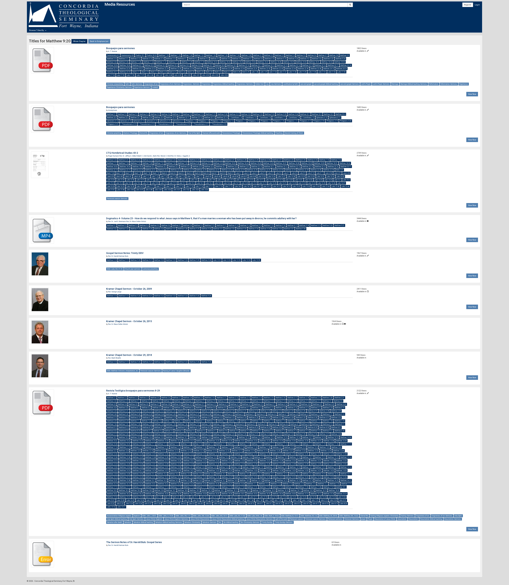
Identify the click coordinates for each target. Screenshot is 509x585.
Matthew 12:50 (176, 457)
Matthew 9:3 (203, 59)
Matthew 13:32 (328, 460)
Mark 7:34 (128, 173)
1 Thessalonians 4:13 (128, 124)
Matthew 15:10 (256, 474)
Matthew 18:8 (183, 490)
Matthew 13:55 (137, 467)
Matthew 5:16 (304, 408)
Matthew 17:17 (201, 487)
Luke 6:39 (110, 176)
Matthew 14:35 (125, 474)
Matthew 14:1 (188, 467)
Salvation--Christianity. (192, 522)
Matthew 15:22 (163, 477)
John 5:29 (166, 504)
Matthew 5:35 (289, 411)
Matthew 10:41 (125, 444)
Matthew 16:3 (174, 480)
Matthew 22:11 (256, 65)
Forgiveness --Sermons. (191, 84)
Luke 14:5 (185, 180)
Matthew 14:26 (252, 470)
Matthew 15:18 (112, 477)
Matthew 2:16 (280, 398)
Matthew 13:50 (316, 464)
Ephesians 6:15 (151, 121)
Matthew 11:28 (174, 62)
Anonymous (112, 110)
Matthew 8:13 (124, 427)
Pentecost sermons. (335, 519)
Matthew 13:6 (247, 457)
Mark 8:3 (181, 173)
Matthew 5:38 (324, 411)
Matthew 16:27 (226, 484)
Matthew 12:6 (336, 447)
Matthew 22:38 (214, 69)
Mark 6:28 (236, 72)
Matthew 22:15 (307, 65)
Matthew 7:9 (222, 421)
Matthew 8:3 (251, 424)
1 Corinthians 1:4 (236, 117)
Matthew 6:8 (293, 414)
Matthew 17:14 (163, 487)
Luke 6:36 (328, 173)
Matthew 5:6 (189, 408)
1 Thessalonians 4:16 (182, 124)
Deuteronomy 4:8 (127, 55)
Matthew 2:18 (304, 398)
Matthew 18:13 (245, 490)
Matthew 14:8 (271, 467)
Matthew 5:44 (159, 414)
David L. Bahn (152, 156)
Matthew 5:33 (265, 411)
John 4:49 (177, 75)
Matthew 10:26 (176, 441)
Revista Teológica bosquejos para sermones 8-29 (133, 390)
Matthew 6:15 (135, 417)
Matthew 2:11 (221, 398)
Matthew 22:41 (252, 69)
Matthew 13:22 (201, 460)
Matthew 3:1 (257, 55)
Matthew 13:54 (125, 467)
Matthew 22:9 (232, 65)
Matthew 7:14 (280, 421)
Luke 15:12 (205, 497)
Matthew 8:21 (218, 427)
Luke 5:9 (302, 173)
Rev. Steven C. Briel (164, 156)
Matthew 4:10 (188, 404)
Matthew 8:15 (147, 427)
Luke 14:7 (202, 180)
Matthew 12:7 (112, 451)
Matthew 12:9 (135, 451)
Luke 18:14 (286, 186)
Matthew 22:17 (333, 65)
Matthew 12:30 (163, 454)
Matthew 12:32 (188, 454)
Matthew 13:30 (303, 460)
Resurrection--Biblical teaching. (431, 519)
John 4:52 (205, 75)
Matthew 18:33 (339, 62)
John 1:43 (240, 500)
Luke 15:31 (150, 500)
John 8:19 (334, 504)
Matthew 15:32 (290, 477)
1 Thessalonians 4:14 (146, 124)
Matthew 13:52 (341, 464)
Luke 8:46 (234, 176)
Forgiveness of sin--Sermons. (170, 84)
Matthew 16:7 (221, 480)
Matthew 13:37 (150, 464)
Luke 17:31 (322, 72)
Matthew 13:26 (252, 460)
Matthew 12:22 (300, 451)
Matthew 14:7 (259, 467)
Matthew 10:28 (201, 441)
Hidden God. (259, 84)
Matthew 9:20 (293, 59)
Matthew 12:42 (316, 454)
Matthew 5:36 (301, 411)
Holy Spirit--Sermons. (136, 519)
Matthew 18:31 (314, 62)
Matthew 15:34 (316, 477)
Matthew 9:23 (329, 59)
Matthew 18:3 (124, 490)
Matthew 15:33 (303, 477)
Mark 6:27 (227, 72)
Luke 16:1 (182, 183)
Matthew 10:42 (137, 444)
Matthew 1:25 (246, 55)
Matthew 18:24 (225, 62)
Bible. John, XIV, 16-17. (219, 516)
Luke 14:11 (240, 180)
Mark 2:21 (176, 497)
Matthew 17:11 (125, 487)
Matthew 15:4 (185, 474)
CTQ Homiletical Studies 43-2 (122, 152)
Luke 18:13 (277, 186)
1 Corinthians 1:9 (308, 117)
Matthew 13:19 (163, 460)
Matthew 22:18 (345, 65)
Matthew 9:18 (270, 59)
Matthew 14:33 (341, 470)
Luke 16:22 (292, 183)
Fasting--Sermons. (407, 516)
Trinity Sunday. (267, 522)
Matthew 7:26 (183, 424)
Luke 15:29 (130, 500)
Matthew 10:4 (147, 437)
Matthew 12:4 (313, 447)
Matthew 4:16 (259, 404)
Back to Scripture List (99, 41)
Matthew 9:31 (218, 229)
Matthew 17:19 (226, 487)
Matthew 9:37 (289, 229)
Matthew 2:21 (339, 398)
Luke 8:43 (208, 176)
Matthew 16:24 (188, 484)
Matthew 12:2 (289, 447)
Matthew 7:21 (159, 163)
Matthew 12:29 (150, 454)
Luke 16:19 (263, 183)
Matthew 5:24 (159, 160)
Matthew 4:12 (211, 404)
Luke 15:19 (273, 497)
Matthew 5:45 (171, 414)
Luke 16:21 (282, 183)
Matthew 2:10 (210, 398)
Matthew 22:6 (196, 65)
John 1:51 (314, 500)
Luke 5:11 (319, 173)
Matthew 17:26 (316, 487)
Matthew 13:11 (307, 457)
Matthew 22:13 (282, 65)
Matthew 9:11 (221, 225)
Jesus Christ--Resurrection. (200, 519)
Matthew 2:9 (198, 398)
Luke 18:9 (237, 186)
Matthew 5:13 (269, 408)
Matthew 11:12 (282, 444)
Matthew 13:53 (112, 467)
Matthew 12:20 (275, 451)
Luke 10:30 (311, 176)
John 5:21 (342, 500)
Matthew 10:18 (320, 437)
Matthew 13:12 (320, 457)
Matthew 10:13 (256, 437)
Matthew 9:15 (269, 225)
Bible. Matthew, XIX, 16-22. (348, 516)
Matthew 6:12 (339, 414)
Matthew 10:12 (244, 437)
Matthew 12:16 (224, 451)
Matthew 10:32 (252, 441)
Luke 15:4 (119, 183)
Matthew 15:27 (226, 477)
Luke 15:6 (137, 183)
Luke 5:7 (286, 173)
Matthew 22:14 (294, 65)
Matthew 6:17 (159, 417)
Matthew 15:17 (345, 474)
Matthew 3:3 (279, 55)
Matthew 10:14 (269, 437)
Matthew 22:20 (125, 69)
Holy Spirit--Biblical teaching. (117, 519)
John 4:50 (187, 75)
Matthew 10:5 (159, 437)
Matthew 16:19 (125, 484)
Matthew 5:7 (200, 408)
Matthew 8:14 (135, 427)
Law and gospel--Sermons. (349, 84)
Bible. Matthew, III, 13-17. (290, 516)
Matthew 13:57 (163, 467)
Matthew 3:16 (304, 401)
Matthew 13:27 (265, 460)
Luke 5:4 (263, 173)
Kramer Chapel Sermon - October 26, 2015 (129, 321)
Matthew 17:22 (265, 487)
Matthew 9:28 (183, 229)
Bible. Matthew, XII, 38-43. (328, 516)
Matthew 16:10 (256, 480)
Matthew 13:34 (112, 464)
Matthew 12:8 (124, 451)
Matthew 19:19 (341, 494)
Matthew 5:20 (112, 160)
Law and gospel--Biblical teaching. (326, 84)
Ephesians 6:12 (112, 121)
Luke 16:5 (217, 183)
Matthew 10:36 (303, 441)
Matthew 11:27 (161, 62)
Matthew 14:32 (328, 470)
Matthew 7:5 (178, 421)
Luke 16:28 (111, 186)
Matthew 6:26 (218, 160)
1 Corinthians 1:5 (250, 117)
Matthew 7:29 (218, 424)
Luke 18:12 (267, 186)
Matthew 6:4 (250, 414)
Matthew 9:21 (305, 59)
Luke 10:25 (262, 176)
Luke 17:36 (130, 75)
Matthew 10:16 (294, 437)
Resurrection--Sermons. (452, 519)
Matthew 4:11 (200, 404)
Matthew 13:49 (303, 464)
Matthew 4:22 (329, 404)
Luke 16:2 (191, 183)
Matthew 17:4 (287, 484)
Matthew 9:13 (245, 225)
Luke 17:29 (302, 72)
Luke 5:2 (247, 173)
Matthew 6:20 (194, 417)
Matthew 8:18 (183, 427)
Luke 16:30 (130, 186)
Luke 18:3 (187, 500)
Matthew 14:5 (235, 467)
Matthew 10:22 (125, 441)
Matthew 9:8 (258, 59)
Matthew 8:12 (112, 427)
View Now (472, 94)
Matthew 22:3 (161, 65)
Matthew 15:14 (307, 474)
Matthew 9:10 (210, 225)
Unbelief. (155, 87)
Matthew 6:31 (277, 160)
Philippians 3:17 (305, 121)
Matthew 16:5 (197, 480)
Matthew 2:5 (154, 398)
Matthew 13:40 (188, 464)
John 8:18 (325, 504)
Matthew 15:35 (328, 477)
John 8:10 (250, 504)
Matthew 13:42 (214, 464)
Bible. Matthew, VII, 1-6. (309, 516)
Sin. (220, 522)
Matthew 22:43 (277, 69)
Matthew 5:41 (124, 414)
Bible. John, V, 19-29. (166, 516)
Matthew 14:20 (176, 470)
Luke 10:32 (330, 176)
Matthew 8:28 (301, 427)
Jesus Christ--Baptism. (154, 519)
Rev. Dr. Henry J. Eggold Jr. (180, 156)
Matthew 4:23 (341, 404)
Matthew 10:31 (239, 441)
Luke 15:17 (254, 497)
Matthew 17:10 (112, 487)
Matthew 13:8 (271, 457)
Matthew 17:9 (346, 484)
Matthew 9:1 (182, 59)
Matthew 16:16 (333, 480)
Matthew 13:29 (290, 460)
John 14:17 (121, 507)
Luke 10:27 (281, 176)
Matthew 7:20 (147, 163)
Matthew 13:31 (316, 460)
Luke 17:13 (170, 186)
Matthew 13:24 (226, 460)
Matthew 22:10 (244, 65)
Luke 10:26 (272, 176)
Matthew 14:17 (137, 470)
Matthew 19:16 (303, 494)
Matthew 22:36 (188, 69)
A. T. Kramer (112, 51)
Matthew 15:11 (269, 474)
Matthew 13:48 (290, 464)
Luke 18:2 (178, 500)
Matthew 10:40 (112, 444)
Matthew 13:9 (283, 457)
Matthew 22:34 (163, 69)
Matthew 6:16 (147, 417)
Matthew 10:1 (112, 437)
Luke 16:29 (121, 186)
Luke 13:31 (217, 260)
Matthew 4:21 (318, 404)
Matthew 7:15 (324, 160)
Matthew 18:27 (263, 62)
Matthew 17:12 (137, 487)
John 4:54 (224, 75)
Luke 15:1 (337, 180)
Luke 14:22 (308, 180)
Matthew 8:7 (294, 424)
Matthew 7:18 (124, 163)
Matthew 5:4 (167, 408)
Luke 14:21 (299, 180)
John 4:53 (214, 75)
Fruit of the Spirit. (194, 133)
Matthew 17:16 (188, 487)
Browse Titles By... (37, 30)
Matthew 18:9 (194, 490)
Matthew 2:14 (257, 398)
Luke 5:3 (255, 173)
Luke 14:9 (220, 180)
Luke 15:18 (263, 497)
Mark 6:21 (172, 72)
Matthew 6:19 (183, 417)
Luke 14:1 (149, 180)
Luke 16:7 (235, 183)
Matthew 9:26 (124, 62)
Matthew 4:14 (235, 404)
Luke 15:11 (195, 497)
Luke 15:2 (346, 180)
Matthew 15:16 (333, 474)
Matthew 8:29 (312, 427)
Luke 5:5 (271, 173)
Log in (477, 5)
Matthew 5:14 (280, 408)
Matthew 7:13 (269, 421)
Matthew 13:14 (345, 457)
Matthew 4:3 (111, 404)
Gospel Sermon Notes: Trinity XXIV (125, 253)
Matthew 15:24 (188, 477)
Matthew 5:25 (171, 160)
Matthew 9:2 (193, 59)
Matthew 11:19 (125, 447)
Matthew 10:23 (137, 441)
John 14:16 (111, 507)
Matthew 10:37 (316, 441)
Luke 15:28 (121, 500)
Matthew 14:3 (212, 467)
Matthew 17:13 (150, 487)
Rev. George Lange (114, 292)
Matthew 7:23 (183, 163)
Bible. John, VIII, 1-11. (183, 516)
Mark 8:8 (222, 173)
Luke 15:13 (214, 497)
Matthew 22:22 (150, 69)
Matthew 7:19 (135, 163)
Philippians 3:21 (112, 124)
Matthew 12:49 (163, 457)
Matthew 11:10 (256, 444)
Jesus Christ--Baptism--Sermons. (176, 519)
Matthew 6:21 (206, 417)
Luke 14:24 (328, 180)
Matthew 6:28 (242, 160)
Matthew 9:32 (230, 229)
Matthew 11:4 (185, 444)
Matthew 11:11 (269, 444)
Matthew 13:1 (188, 457)
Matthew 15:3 (174, 474)
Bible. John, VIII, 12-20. (201, 516)
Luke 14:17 (259, 180)
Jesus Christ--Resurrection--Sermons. (259, 519)
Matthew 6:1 (217, 414)
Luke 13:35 (256, 260)
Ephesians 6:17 (178, 121)
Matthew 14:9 (283, 467)
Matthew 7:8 (211, 421)
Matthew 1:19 (175, 55)
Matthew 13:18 (150, 460)
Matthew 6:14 (124, 417)
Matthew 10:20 (345, 437)
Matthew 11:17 (345, 444)
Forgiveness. (206, 84)
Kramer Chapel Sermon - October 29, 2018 (129, 355)
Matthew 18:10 (206, 490)
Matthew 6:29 (253, 160)
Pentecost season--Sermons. (117, 199)
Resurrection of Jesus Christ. (385, 519)
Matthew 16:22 (163, 484)
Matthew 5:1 (135, 408)
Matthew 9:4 (214, 59)
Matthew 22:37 (201, 69)
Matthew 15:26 (214, 477)
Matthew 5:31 (242, 411)
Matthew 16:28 (239, 484)
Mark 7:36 (147, 173)
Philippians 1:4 (203, 121)
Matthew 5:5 (178, 408)
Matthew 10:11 (231, 437)
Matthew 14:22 (201, 470)
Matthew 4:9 (176, 404)
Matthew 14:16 (125, 470)
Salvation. (127, 522)
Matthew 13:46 (265, 464)
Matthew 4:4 (122, 404)
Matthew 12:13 (186, 451)
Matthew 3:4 (290, 55)
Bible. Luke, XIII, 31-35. (115, 269)
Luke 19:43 (316, 186)
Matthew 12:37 (252, 454)
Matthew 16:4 (185, 480)
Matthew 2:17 (292, 398)
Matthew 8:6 (283, 424)
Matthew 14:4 (224, 467)
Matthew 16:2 (162, 480)
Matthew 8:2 (240, 424)
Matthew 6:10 (316, 414)
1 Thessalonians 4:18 (218, 124)
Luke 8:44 (217, 176)
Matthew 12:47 (137, 457)
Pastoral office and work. (211, 133)
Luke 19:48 (121, 190)
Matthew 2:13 (245, 398)
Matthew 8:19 (194, 427)
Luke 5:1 (239, 173)
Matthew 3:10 (112, 59)
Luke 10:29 (301, 176)
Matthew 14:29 (290, 470)
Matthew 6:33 (301, 160)
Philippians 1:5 (216, 121)
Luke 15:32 (160, 500)
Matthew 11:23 (176, 447)
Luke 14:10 (230, 180)
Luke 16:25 (322, 183)
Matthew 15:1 (150, 474)
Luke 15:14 (224, 497)
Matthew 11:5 (197, 444)
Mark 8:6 (206, 173)
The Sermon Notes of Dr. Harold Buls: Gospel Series (134, 542)
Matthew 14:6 (247, 467)
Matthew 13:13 (333, 457)
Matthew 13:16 (125, 460)
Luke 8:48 (252, 176)
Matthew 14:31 (316, 470)
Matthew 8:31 (336, 427)
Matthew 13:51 (328, 464)
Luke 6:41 (128, 176)
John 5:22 (110, 504)
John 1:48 (287, 500)
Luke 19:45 (335, 186)
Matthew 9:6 (236, 59)
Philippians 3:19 (332, 121)
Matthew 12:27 (125, 454)
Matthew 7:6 (189, 421)
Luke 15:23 (312, 497)
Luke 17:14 (179, 186)
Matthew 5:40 (112, 414)
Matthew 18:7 (171, 490)
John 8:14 (287, 504)
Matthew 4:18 (282, 404)
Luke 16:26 (331, 183)
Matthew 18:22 (125, 494)
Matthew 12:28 (137, 454)
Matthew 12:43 (328, 454)
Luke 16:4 (209, 183)
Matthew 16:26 (214, 484)
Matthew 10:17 (307, 437)
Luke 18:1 (169, 500)
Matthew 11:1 (150, 444)
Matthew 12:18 (249, 451)
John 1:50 (305, 500)
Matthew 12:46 (125, 457)
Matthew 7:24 (159, 424)
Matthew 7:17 (112, 163)
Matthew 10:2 (124, 437)
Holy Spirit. (458, 516)
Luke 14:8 (211, 180)
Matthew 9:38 (301, 229)
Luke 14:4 (176, 180)
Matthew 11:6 (209, 444)
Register (467, 5)
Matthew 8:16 (159, 427)
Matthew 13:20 (176, 460)
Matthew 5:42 (135, 414)
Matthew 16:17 (345, 480)
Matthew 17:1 (252, 484)
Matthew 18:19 (321, 490)
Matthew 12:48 (150, 457)
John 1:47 (277, 500)
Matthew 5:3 (156, 408)
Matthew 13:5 (235, 457)
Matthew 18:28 (276, 62)
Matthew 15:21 (150, 477)
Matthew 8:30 (324, 427)
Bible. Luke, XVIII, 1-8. (254, 516)
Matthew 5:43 (147, 414)
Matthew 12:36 (239, 454)
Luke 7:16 (190, 176)
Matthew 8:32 (112, 431)
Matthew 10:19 (333, 437)
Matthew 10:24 (150, 441)
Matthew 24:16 (341, 69)
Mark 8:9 (231, 173)
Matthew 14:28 (277, 470)
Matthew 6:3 (239, 414)
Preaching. (279, 133)
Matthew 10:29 (214, 441)
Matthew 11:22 (163, 447)
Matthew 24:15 (328, 69)
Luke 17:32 (332, 72)
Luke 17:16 (199, 186)
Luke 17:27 (283, 72)
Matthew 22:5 (184, 65)
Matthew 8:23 (242, 427)
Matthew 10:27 (188, 441)
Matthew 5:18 (328, 408)
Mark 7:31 (339, 170)
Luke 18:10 (247, 186)
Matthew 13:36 (137, 464)
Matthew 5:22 (135, 160)
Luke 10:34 (111, 180)
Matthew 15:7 (221, 474)
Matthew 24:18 (125, 72)
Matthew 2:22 (112, 401)
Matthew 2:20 (328, 398)
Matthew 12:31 (176, 454)
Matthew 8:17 (171, 427)
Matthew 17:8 (334, 484)
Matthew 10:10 (218, 437)
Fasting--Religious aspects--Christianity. (384, 516)
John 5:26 (138, 504)
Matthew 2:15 (269, 398)
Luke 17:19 (228, 186)
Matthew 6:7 (282, 414)
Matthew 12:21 (287, 451)
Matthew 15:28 (239, 477)
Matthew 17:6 (311, 484)
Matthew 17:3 (275, 484)
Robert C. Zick (142, 156)
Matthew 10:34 (277, 441)
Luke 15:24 (322, 497)
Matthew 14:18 (150, 470)
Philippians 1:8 (253, 121)
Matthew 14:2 (200, 467)
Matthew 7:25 (171, 424)
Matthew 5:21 (124, 160)
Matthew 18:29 (288, 62)
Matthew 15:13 (294, 474)
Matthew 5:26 (183, 160)
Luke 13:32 (227, 260)
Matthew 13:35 (125, 464)
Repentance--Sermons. (142, 87)
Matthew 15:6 (209, 474)
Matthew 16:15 (320, 480)
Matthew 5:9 (222, 408)
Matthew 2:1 (111, 398)
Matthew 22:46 (316, 69)
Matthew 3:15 (171, 59)
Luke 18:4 (195, 500)
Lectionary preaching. (150, 269)
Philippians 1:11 (292, 121)
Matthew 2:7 (176, 398)
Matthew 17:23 (277, 487)
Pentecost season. (296, 519)
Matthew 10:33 (265, 441)
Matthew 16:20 (137, 484)
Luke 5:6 (279, 173)
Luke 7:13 (163, 176)
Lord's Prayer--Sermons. (381, 84)
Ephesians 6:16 (165, 121)
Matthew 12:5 (324, 447)
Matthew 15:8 (233, 474)
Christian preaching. (114, 133)
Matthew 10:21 (112, 441)
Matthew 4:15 (247, 404)
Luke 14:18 (269, 180)
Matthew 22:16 (320, 65)
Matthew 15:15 (320, 474)
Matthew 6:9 (304, 414)
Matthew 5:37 (312, 411)
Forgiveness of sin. (151, 84)
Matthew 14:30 (303, 470)
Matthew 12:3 (301, 447)
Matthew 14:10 (294, 467)
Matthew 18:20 (334, 490)
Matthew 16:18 (112, 484)
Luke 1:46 (254, 72)
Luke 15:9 (163, 183)
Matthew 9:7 (247, 59)
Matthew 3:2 (268, 55)
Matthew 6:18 (171, 417)
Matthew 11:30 (199, 62)
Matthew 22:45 (303, 69)
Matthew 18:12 (232, 490)
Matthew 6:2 (228, 414)
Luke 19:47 (111, 190)
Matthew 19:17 (316, 494)
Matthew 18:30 (301, 62)
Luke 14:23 (318, 180)
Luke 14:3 (167, 180)
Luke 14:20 (289, 180)
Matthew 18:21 (112, 494)
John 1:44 (249, 500)
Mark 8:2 (173, 173)
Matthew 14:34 (112, 474)
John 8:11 (260, 504)
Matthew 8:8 (305, 424)
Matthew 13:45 (252, 464)
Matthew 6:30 (265, 160)
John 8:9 (242, 504)
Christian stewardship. (115, 84)
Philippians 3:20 (345, 121)
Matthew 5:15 (292, 408)
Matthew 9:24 (340, 59)
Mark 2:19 (157, 497)
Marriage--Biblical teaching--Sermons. (414, 84)
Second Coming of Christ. (294, 133)
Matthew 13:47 (277, 464)
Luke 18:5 (204, 500)
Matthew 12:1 (277, 447)
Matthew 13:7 (259, 457)
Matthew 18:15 (270, 490)
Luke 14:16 (250, 180)
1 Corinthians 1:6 (264, 117)
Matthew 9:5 (225, 59)
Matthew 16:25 (201, 484)
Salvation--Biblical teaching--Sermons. (168, 522)
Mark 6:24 (200, 72)
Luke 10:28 (291, 176)
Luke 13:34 (246, 260)
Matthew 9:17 (292, 225)
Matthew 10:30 (226, 441)
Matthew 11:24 (188, 447)
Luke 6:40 (119, 176)
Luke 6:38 (346, 173)
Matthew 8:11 (339, 424)
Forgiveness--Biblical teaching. (224, 84)
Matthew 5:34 (277, 411)
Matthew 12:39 (277, 454)
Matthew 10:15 (282, 437)
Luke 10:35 (121, 180)
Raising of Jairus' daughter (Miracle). (176, 371)
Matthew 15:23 (176, 477)
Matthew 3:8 (333, 55)
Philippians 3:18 (318, 121)
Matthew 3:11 (124, 59)
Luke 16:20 (273, 183)
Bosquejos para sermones (120, 48)
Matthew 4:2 (338, 401)
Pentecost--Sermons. (351, 519)
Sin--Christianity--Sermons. (250, 522)
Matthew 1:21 (199, 55)
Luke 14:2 (158, 180)
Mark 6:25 (209, 72)
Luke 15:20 (283, 497)
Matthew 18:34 (112, 65)
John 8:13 (278, 504)
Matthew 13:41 (201, 464)
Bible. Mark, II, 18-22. (271, 516)
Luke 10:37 (140, 180)
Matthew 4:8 (165, 404)
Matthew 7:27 (194, 424)
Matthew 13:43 (226, 464)
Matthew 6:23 (230, 417)
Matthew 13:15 (112, 460)
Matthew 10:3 (135, 437)
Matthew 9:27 (171, 229)
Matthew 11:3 (174, 444)
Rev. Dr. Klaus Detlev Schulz (136, 221)
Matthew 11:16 (333, 444)
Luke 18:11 (257, 186)
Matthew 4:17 (270, 404)
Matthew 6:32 (289, 160)
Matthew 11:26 (148, 62)
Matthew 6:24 (194, 160)
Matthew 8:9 (316, 424)
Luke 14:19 (279, 180)
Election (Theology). (130, 133)
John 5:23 (120, 504)
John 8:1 (175, 504)
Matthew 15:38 (125, 480)
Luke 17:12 (160, 186)
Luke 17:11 (150, 186)
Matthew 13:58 (176, 467)
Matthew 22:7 (208, 65)
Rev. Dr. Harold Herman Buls (118, 256)
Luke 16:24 (312, 183)
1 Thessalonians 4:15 (164, 124)
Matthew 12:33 (201, 454)
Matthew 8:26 (277, 427)
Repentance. (463, 84)
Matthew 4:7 (154, 404)
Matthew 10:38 (328, 441)
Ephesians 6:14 (138, 121)
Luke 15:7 (145, 183)
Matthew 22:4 (173, 65)
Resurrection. (413, 519)
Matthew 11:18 (112, 447)
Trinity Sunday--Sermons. (284, 522)
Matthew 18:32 (326, 62)
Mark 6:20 (163, 72)
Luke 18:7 (222, 500)
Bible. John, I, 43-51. (149, 516)
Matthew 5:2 (145, 408)
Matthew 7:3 (156, 421)
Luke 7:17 (199, 176)
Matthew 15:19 (125, 477)
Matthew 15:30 (265, 477)
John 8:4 (200, 504)
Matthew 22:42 (265, 69)
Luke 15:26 (342, 497)
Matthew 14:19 (163, 470)
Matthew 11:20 (137, 447)
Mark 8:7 (214, 173)
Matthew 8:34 (135, 431)
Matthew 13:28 (277, 460)
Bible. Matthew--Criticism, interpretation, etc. (122, 371)
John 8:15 (297, 504)
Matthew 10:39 (341, 441)
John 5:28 (157, 504)
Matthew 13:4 (224, 457)
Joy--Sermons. (276, 84)
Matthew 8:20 (206, 427)
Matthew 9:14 (257, 225)
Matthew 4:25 (124, 408)
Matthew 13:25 (239, 460)
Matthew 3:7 (322, 55)
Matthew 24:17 (112, 72)
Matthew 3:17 (316, 401)
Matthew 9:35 (265, 229)
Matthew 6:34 (312, 160)
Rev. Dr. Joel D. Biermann (117, 221)
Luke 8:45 (225, 176)
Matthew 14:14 (345, 467)
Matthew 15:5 (197, 474)
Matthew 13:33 (341, 460)
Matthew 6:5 (261, 414)
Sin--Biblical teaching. (231, 522)
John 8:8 (233, 504)
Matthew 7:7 (200, 421)
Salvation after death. (114, 522)
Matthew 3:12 (135, 59)
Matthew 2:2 (122, 398)
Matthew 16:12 (282, 480)
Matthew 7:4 (167, 421)
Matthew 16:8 (233, 480)
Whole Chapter (79, 41)
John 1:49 (296, 500)
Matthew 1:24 (234, 55)
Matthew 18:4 (135, 490)
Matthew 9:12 (233, 225)
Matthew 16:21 (150, 484)
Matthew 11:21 (150, 447)
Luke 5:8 (294, 173)
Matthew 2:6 (165, 398)
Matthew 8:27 (289, 427)
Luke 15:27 (111, 500)
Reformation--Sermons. (449, 84)
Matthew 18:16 (283, 490)
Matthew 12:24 (326, 451)
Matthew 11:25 (136, 62)
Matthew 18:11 (219, 490)
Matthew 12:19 (262, 451)
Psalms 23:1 (140, 55)
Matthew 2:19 (316, 398)
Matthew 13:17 (137, 460)
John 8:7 (225, 504)
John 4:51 (196, 75)
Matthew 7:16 (336, 160)
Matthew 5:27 (194, 411)
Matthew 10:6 (171, 437)
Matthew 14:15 (112, 470)
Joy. (267, 84)
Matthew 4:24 (112, 408)
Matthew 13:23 (214, 460)
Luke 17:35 (121, 75)
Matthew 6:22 (218, 417)
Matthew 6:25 (206, 160)
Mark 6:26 (218, 72)
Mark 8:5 (198, 173)
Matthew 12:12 (173, 451)
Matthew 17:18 (214, 487)
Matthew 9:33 (242, 229)
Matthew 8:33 (124, 431)
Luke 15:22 (303, 497)
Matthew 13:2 (200, 457)
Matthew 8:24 (253, 427)
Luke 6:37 (337, 173)
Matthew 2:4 (144, 398)
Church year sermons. (133, 269)
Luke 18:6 (213, 500)
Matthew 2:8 (187, 398)
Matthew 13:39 (176, 464)
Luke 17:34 (111, 75)
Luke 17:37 (140, 75)
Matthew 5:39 (336, 411)
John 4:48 (168, 75)
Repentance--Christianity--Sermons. (119, 87)
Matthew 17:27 (328, 487)
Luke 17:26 (273, 72)
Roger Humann (113, 156)
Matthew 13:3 (212, 457)
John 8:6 (217, 504)
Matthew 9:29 (194, 229)
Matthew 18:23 (212, 62)
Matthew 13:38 (163, 464)
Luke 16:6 (226, 183)
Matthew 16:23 (176, 484)
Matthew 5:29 (218, 411)
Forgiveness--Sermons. (245, 84)
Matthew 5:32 (253, 411)
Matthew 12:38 (265, 454)
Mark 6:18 (145, 72)
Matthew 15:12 (282, 474)
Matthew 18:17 (295, 490)
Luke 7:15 (181, 176)
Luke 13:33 (237, 260)
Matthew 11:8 (233, 444)
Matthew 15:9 (244, 474)
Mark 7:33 (119, 173)
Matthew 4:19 (294, 404)
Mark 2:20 (167, 497)
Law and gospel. (306, 84)
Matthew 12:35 (226, 454)
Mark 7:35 (138, 173)
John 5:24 (129, 504)
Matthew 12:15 (211, 451)
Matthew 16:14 (307, 480)
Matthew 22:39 (226, 69)
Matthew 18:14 (257, 490)
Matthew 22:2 (149, 65)
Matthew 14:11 (307, 467)
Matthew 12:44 (341, 454)
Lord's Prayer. (366, 84)
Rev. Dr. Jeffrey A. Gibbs (128, 156)
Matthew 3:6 (312, 55)
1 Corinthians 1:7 (279, 117)
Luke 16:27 (341, 183)
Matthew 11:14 (307, 444)
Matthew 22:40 (239, 69)
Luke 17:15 (189, 186)
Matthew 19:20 (112, 497)
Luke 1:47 (263, 72)
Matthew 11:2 (162, 444)
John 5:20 (333, 500)
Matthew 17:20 (239, 487)
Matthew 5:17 (316, 408)
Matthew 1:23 (223, 55)
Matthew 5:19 (339, 408)
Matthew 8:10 (328, 424)
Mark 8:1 (165, 173)
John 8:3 (192, 504)
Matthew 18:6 (159, 490)
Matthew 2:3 (133, 398)
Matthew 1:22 (211, 55)
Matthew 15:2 (162, 474)
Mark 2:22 (185, 497)
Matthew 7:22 (171, 163)
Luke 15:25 (332, 497)
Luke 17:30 (312, 72)
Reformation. (434, 84)
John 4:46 (149, 75)
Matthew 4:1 (327, 401)
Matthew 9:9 (198, 225)
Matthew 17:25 (303, 487)
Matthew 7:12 (257, 421)
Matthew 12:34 (214, 454)
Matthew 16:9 (244, 480)
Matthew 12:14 (198, 451)
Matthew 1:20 (187, 55)
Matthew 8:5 (272, 424)
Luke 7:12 (154, 176)
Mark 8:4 (190, 173)
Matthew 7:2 (145, 421)
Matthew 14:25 (239, 470)
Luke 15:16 (244, 497)
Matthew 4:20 (306, 404)
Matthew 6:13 (112, 417)
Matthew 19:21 (125, 497)
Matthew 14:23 (214, 470)
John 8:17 (315, 504)
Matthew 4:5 (133, 404)
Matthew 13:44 (239, 464)
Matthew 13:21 (188, 460)
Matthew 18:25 (237, 62)
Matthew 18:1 (341, 487)
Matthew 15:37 (112, 480)
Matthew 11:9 (244, 444)
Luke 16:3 (200, 183)
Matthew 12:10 (147, 451)
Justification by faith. (290, 84)
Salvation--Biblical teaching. (143, 522)
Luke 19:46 (345, 186)
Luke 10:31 (321, 176)
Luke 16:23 (302, 183)
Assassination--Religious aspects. (119, 516)
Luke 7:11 (145, 176)
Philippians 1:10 (278, 121)
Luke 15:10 (173, 183)
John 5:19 (324, 500)
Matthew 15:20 (137, 477)
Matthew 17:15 (176, 487)
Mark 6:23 (190, 72)
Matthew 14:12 (320, 467)
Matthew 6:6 (271, 414)
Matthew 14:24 (226, 470)
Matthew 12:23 (313, 451)
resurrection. (402, 519)
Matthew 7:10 (233, 421)
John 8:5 (208, 504)
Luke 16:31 (140, 186)
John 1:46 (268, 500)
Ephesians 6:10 (321, 117)
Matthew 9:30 (206, 229)
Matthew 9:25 (112, 62)
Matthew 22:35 (176, 69)
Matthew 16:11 (269, 480)
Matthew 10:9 (206, 437)
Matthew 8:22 (230, 427)
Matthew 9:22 (317, 59)
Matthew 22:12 (269, 65)
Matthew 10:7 (183, 437)
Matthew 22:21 (137, 69)
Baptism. (137, 516)
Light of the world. (281, 519)
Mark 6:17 (136, 72)
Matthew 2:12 (233, 398)
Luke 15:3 (110, 183)
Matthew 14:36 (137, 474)
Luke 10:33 (340, 176)
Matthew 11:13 (294, 444)
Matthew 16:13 (294, 480)
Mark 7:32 (110, 173)
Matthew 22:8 (220, 65)
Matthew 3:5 (301, 55)
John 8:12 (269, 504)
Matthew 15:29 (252, 477)
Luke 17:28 (293, 72)
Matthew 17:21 (252, 487)
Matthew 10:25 (163, 441)
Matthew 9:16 (280, 225)
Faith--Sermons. (136, 84)
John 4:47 (159, 75)
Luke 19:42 (306, 186)
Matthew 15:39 (137, 480)
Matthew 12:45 (112, 457)
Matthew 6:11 (328, 414)
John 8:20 (343, 504)
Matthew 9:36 (277, 229)
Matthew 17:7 (323, 484)
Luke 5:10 (310, 173)
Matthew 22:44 (290, 69)
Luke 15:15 (234, 497)
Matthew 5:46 (183, 414)
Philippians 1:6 (228, 121)
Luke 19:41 (296, 186)
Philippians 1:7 (241, 121)
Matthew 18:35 (125, 65)
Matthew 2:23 (124, 401)
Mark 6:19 (154, 72)
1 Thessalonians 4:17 (200, 124)
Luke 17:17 (209, 186)
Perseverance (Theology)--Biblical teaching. (257, 133)
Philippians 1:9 (265, 121)
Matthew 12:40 (290, 454)
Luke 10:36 (130, 180)
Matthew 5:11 (245, 408)
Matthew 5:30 (230, 411)
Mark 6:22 (181, 72)
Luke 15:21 (293, 497)
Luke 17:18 (219, 186)
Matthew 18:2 (112, 490)
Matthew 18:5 (147, 490)
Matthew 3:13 (147, 59)
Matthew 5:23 (147, 160)
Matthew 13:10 (294, 457)
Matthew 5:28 (206, 411)
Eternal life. (144, 133)
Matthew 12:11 (160, 451)
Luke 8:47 (243, 176)
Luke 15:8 (154, 183)
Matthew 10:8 (194, 437)
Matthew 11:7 (221, 444)
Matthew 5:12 (257, 408)
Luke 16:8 (244, 183)
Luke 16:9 (253, 183)
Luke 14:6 (194, 180)
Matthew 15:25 (201, 477)
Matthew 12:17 (236, 451)
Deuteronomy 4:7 (113, 55)
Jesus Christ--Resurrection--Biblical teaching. (228, 519)
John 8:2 (183, 504)
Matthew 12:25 (338, 451)
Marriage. (395, 84)
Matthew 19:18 (328, 494)
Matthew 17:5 (299, 484)
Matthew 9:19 (281, 59)
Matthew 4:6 (144, 404)
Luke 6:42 (137, 176)
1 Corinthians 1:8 (293, 117)
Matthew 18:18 (308, 490)
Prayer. (370, 519)
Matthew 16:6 (209, 480)
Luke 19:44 (326, 186)
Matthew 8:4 (262, 424)
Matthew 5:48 (206, 414)
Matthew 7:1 (135, 421)
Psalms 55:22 (152, 55)
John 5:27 (147, 504)
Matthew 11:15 (320, 444)
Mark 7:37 (156, 173)
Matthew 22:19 (112, 69)
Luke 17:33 (342, 72)
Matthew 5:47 (194, 414)
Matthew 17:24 (290, 487)
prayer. (363, 519)
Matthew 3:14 (159, 59)
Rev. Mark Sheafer (114, 358)
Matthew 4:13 (223, 404)
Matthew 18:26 (250, 62)
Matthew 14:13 (333, 467)
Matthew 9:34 (253, 229)
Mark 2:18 (148, 497)
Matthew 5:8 (211, 408)
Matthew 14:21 (188, 470)
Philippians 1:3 (191, 121)
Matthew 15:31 (277, 477)
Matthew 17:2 (264, 484)
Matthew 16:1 (150, 480)
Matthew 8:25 (265, 427)
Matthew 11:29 (186, 62)
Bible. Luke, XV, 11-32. (237, 516)
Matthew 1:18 (164, 55)
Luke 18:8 (231, 500)
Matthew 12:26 (112, 454)
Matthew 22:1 (137, 65)
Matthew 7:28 (206, 424)
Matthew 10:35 (290, 441)
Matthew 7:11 (245, 421)
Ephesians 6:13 (125, 121)
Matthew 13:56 (150, 467)
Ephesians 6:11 (335, 117)
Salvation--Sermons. (209, 522)
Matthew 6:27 (230, 160)
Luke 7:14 (172, 176)
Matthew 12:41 (303, 454)
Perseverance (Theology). (231, 133)
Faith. (127, 84)
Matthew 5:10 (233, 408)
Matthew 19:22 (137, 497)
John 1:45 (259, 500)
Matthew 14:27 (265, 470)
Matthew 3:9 (344, 55)
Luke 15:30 (140, 500)
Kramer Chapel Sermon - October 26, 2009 (129, 288)
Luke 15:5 (128, 183)
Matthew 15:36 (341, 477)
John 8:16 (306, 504)
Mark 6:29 (245, 72)
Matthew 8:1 (229, 424)
